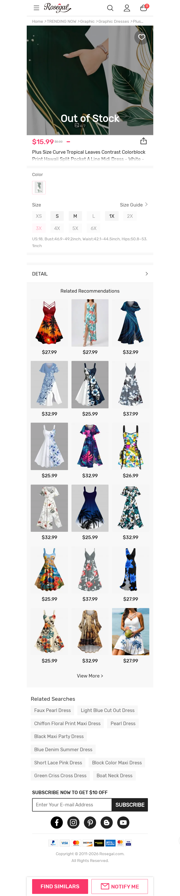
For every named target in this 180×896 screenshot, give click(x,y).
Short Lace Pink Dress (58, 763)
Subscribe (130, 804)
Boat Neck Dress (114, 775)
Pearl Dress (123, 723)
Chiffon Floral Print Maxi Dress (67, 723)
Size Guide (131, 205)
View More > (90, 676)
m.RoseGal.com (61, 8)
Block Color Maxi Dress (117, 763)
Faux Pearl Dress (52, 710)
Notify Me (125, 886)
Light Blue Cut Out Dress (108, 710)
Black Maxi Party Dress (59, 736)
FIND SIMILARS (60, 886)
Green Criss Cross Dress (60, 775)
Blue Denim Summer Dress (63, 749)
